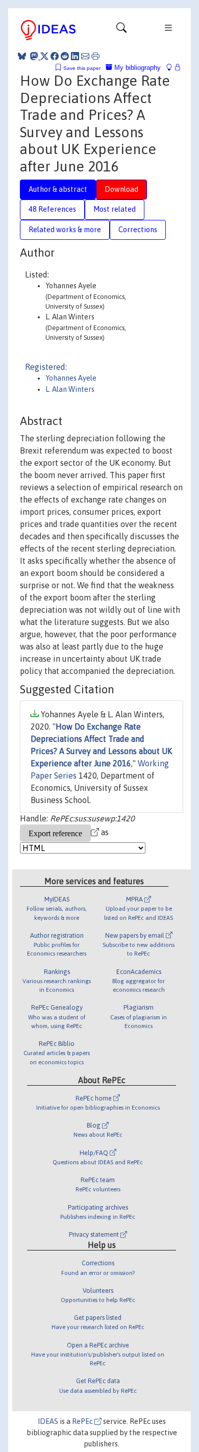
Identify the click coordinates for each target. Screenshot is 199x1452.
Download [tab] (121, 189)
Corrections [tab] (137, 230)
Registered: (46, 366)
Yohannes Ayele (70, 378)
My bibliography (136, 67)
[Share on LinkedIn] (75, 56)
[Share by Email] (85, 56)
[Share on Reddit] (65, 56)
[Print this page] (95, 56)
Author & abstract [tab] (58, 189)
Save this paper (82, 68)
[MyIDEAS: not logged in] (172, 67)
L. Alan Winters (69, 389)
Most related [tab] (114, 209)
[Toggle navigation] (121, 30)
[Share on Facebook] (55, 56)
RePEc (83, 1421)
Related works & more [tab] (65, 230)
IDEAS (48, 1421)
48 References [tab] (52, 209)
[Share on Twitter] (44, 56)
